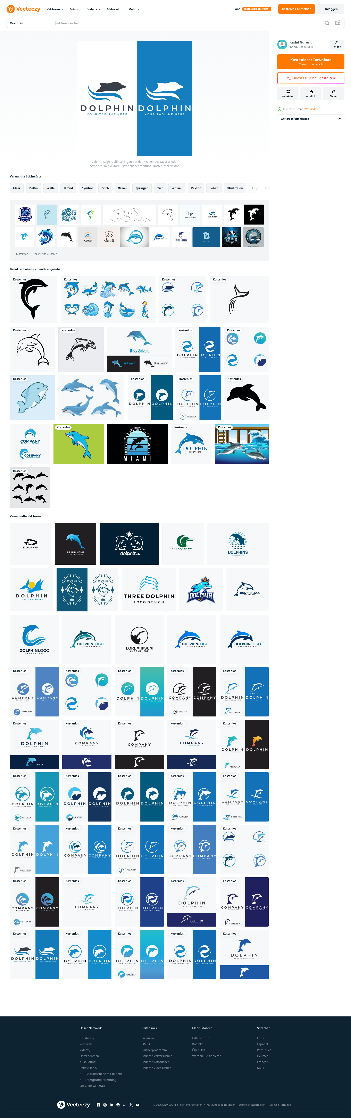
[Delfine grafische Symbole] (33, 299)
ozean (122, 188)
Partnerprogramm (154, 1050)
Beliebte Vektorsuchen (157, 1056)
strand (68, 188)
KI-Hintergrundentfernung (98, 1080)
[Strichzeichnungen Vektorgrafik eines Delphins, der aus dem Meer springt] (32, 349)
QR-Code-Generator (93, 1086)
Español (262, 1044)
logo (255, 188)
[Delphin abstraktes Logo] (191, 444)
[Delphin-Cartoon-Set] (108, 299)
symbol (87, 188)
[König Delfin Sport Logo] (201, 589)
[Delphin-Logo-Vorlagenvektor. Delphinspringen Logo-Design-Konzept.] (247, 589)
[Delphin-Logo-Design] (139, 639)
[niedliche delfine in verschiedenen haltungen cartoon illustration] (91, 397)
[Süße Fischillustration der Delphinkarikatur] (32, 397)
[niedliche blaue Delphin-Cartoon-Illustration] (78, 444)
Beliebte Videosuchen (157, 1068)
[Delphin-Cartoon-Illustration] (246, 397)
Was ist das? (311, 109)
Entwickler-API (89, 1068)
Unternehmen (89, 1056)
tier (160, 188)
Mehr (132, 9)
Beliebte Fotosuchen (156, 1062)
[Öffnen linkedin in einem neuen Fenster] (111, 1105)
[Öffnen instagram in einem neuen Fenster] (105, 1105)
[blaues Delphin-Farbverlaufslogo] (139, 349)
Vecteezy (86, 1044)
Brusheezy (87, 1038)
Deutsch (262, 1056)
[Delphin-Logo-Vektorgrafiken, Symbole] (183, 544)
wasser (177, 188)
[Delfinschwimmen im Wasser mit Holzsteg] (242, 444)
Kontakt (197, 1044)
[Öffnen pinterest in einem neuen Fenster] (118, 1105)
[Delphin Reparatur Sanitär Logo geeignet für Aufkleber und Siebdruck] (30, 444)
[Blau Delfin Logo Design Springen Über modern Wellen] (238, 544)
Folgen (337, 46)
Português (264, 1050)
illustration (235, 188)
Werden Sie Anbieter (206, 1056)
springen (142, 188)
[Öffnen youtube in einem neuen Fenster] (137, 1105)
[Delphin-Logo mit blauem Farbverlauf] (75, 544)
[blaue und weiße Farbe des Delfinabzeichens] (87, 589)
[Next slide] (262, 188)
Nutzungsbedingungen (221, 1105)
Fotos (74, 9)
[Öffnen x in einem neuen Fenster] (131, 1105)
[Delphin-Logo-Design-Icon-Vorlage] (30, 544)
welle (51, 188)
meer (16, 188)
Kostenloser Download (311, 61)
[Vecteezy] (23, 9)
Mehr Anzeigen (253, 237)
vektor (196, 188)
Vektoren (53, 9)
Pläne (236, 9)
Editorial (113, 9)
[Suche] (327, 23)
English (262, 1038)
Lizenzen (148, 1038)
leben (214, 188)
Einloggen (331, 9)
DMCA (146, 1044)
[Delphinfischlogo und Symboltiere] (239, 299)
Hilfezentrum (201, 1038)
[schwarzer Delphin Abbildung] (81, 349)
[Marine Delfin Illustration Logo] (31, 589)
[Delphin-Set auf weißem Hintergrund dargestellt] (30, 487)
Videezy (85, 1050)
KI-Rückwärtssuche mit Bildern (101, 1074)
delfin (33, 188)
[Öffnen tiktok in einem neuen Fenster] (124, 1105)
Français (263, 1062)
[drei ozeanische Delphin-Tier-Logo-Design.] (149, 589)
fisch (105, 188)
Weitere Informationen (295, 118)
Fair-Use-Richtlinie (280, 1105)
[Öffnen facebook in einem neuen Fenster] (98, 1105)
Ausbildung (88, 1062)
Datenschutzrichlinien (252, 1105)
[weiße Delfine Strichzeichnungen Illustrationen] (129, 544)
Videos (92, 9)
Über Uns (198, 1050)
